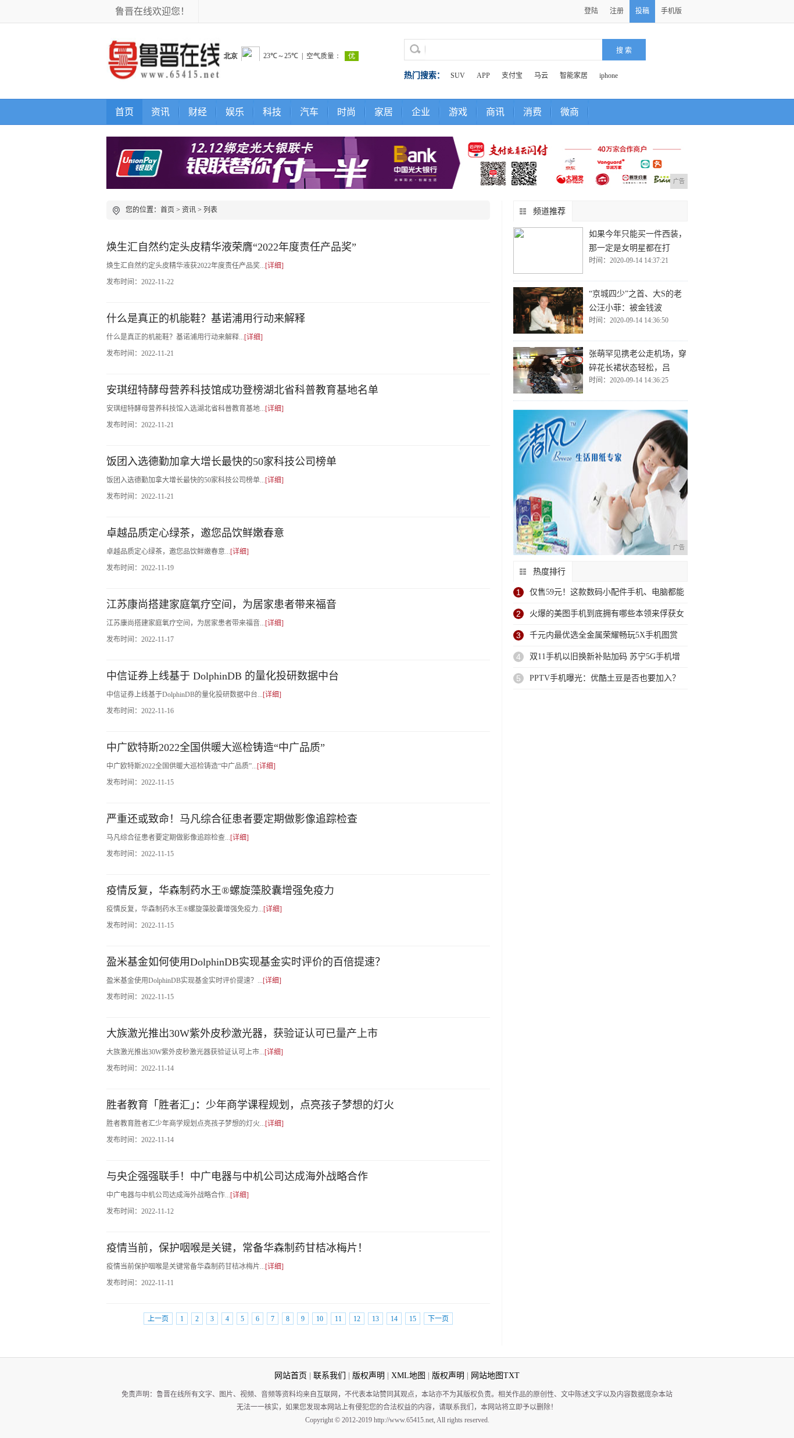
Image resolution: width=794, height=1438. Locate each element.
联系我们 (329, 1375)
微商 (569, 112)
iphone (608, 75)
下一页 (438, 1319)
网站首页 (290, 1375)
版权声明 (368, 1375)
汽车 (309, 112)
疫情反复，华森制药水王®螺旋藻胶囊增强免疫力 (220, 890)
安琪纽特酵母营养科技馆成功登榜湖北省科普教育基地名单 (242, 390)
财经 (197, 112)
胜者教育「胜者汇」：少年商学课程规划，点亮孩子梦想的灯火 (250, 1105)
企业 (421, 112)
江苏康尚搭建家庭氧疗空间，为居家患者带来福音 (221, 604)
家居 (383, 112)
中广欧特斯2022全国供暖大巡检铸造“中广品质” (215, 747)
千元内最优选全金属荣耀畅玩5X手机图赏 (604, 635)
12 (356, 1319)
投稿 (642, 11)
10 (319, 1319)
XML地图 (408, 1375)
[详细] (274, 266)
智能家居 (574, 75)
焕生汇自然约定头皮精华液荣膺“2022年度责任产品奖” (231, 247)
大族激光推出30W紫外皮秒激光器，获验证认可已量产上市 (242, 1033)
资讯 (160, 112)
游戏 (458, 112)
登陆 (591, 11)
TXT (511, 1375)
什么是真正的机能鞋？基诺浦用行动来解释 (205, 318)
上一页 (158, 1319)
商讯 (495, 112)
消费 (532, 112)
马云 (541, 75)
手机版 (671, 11)
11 (338, 1319)
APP (483, 75)
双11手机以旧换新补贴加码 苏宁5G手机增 (605, 656)
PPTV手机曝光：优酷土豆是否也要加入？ (605, 678)
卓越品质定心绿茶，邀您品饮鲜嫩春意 (195, 533)
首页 (124, 112)
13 (375, 1319)
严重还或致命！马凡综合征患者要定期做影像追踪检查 (231, 819)
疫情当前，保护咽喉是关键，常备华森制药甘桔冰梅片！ (237, 1248)
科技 (272, 112)
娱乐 (235, 112)
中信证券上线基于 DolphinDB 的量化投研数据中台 (222, 676)
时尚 (346, 112)
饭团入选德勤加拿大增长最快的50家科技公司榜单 (221, 461)
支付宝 (512, 75)
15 (412, 1319)
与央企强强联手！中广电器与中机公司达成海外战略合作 (237, 1176)
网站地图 (487, 1375)
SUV (457, 75)
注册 (617, 11)
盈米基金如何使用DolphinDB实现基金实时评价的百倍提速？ (245, 962)
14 (394, 1319)
